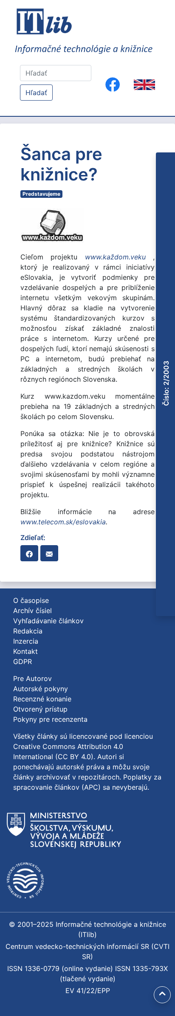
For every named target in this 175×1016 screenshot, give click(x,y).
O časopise (31, 600)
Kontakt (25, 651)
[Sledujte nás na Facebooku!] (112, 84)
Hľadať (36, 92)
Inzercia (25, 641)
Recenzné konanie (42, 699)
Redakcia (27, 631)
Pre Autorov (32, 678)
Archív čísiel (32, 610)
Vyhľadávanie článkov (48, 620)
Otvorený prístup (40, 709)
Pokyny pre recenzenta (50, 719)
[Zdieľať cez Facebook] (29, 553)
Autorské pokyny (40, 688)
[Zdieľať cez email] (49, 553)
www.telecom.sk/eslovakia (63, 522)
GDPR (22, 661)
